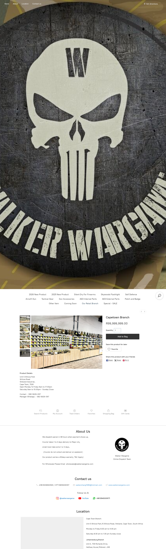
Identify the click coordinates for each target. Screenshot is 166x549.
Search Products (40, 414)
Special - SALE (110, 303)
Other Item (54, 303)
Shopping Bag (108, 414)
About (15, 4)
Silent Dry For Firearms (85, 294)
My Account (57, 414)
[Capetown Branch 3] (25, 344)
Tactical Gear (48, 299)
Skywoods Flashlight (110, 294)
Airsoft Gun (31, 299)
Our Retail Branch (90, 303)
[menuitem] (141, 311)
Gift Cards (125, 414)
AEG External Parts (110, 299)
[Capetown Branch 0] (25, 319)
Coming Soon (70, 303)
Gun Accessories (66, 299)
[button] (113, 349)
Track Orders (74, 414)
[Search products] (159, 296)
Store (7, 4)
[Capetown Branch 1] (25, 328)
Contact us (36, 4)
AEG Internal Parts (88, 299)
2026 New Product (37, 294)
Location (25, 4)
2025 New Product (60, 294)
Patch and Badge (132, 299)
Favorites (91, 414)
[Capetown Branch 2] (25, 336)
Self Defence (131, 294)
